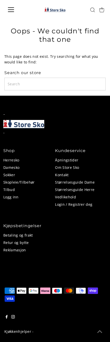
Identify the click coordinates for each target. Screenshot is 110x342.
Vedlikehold (65, 197)
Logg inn (11, 197)
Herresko (11, 160)
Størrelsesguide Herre (74, 189)
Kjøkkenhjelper (17, 331)
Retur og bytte (16, 242)
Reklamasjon (14, 250)
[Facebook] (6, 317)
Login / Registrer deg (73, 204)
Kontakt (62, 174)
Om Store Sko (67, 167)
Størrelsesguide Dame (75, 182)
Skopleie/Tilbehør (19, 182)
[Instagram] (13, 317)
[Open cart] (101, 10)
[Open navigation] (16, 9)
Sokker (9, 174)
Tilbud (9, 189)
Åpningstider (66, 160)
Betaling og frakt (18, 235)
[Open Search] (92, 9)
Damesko (11, 167)
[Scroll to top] (100, 332)
